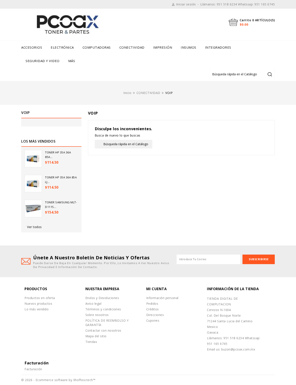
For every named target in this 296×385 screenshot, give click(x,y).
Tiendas (91, 342)
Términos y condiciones (103, 309)
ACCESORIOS (31, 47)
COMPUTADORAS (97, 47)
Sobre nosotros (97, 315)
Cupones (152, 320)
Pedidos (152, 303)
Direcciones (155, 315)
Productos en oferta (39, 298)
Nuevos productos (38, 303)
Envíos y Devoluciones (102, 298)
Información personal (162, 298)
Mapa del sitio (96, 336)
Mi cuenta (156, 288)
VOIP (25, 112)
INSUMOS (188, 47)
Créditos (152, 309)
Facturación (33, 369)
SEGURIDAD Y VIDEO (43, 61)
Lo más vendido (36, 309)
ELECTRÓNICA (62, 47)
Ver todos (34, 227)
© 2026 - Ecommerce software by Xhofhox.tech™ (58, 380)
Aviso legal (93, 303)
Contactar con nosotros (103, 330)
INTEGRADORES (218, 47)
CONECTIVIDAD (132, 47)
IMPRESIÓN (162, 47)
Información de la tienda (233, 288)
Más (71, 61)
